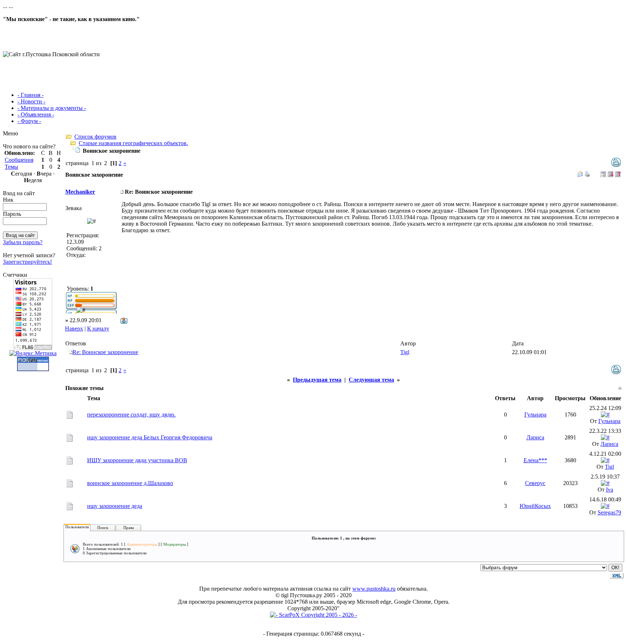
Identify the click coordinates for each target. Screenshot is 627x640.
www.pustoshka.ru (374, 589)
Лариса (535, 437)
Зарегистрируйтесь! (27, 262)
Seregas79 (609, 512)
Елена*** (535, 460)
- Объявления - (35, 114)
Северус (535, 483)
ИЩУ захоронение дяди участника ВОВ (137, 460)
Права (128, 527)
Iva (609, 490)
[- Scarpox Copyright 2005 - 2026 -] (313, 615)
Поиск (102, 527)
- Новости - (31, 101)
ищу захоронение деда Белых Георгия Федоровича (149, 437)
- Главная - (30, 95)
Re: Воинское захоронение (105, 352)
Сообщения (19, 160)
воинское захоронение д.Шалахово (130, 483)
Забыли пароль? (22, 242)
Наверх (74, 328)
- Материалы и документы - (51, 108)
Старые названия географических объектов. (133, 143)
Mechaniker (80, 192)
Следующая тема (371, 380)
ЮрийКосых (535, 506)
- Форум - (29, 121)
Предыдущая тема (317, 380)
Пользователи (77, 527)
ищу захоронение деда (114, 506)
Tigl (404, 352)
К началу (98, 328)
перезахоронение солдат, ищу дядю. (131, 414)
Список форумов (95, 137)
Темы (11, 167)
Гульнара (535, 414)
